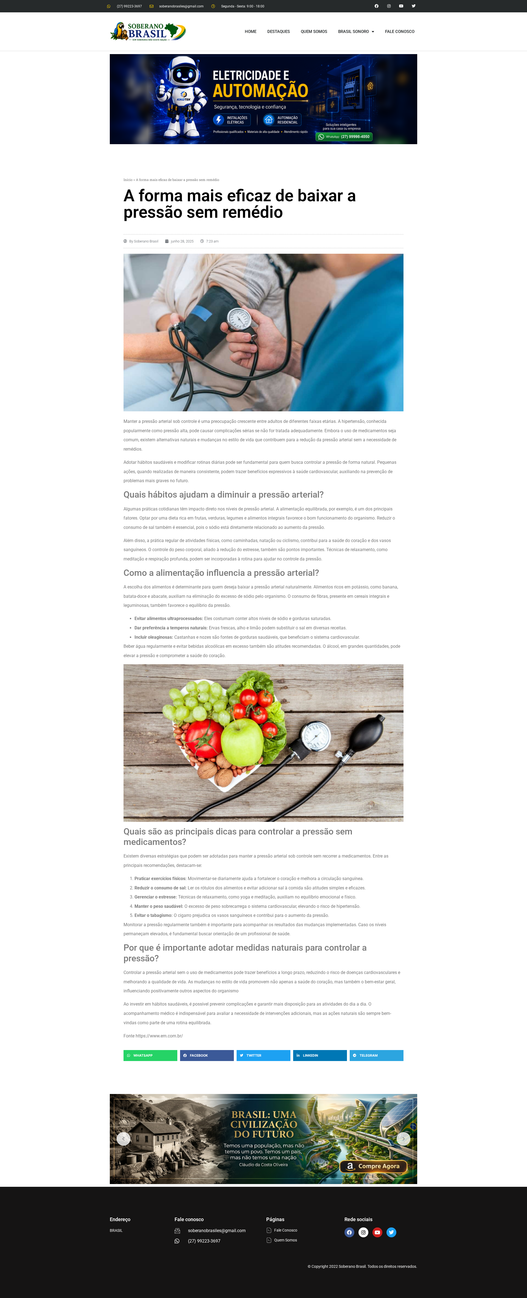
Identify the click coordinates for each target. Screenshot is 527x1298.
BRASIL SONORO (353, 31)
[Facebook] (349, 1232)
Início (128, 179)
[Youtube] (401, 6)
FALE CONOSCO (399, 31)
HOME (250, 31)
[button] (150, 1055)
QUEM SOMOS (314, 31)
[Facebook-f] (377, 6)
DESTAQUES (278, 31)
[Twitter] (413, 6)
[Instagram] (389, 6)
